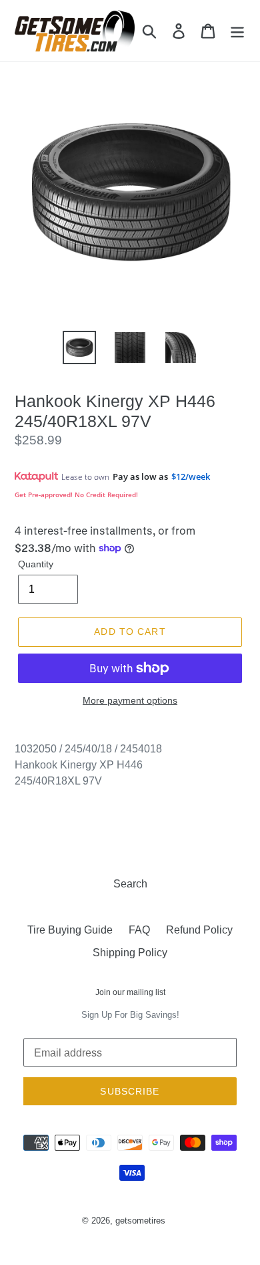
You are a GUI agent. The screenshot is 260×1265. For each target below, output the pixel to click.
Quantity (35, 564)
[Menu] (237, 30)
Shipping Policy (130, 952)
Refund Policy (199, 930)
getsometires (140, 1221)
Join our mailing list (130, 992)
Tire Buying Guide (70, 930)
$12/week (190, 476)
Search (130, 883)
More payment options (130, 700)
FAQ (139, 930)
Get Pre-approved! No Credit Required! (76, 494)
